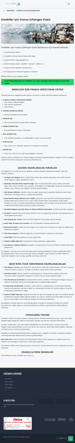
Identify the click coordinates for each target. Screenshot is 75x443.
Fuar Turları (8, 378)
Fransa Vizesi (10, 10)
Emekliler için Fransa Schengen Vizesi (28, 10)
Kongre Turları (9, 381)
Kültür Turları (8, 385)
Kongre (22, 60)
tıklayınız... (30, 355)
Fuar (17, 60)
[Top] (70, 427)
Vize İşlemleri (8, 388)
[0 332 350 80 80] (70, 432)
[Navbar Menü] (68, 4)
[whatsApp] (70, 438)
